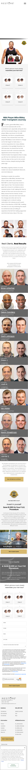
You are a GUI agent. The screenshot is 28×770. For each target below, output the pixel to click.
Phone (4, 628)
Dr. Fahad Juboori (19, 732)
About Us (3, 732)
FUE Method (3, 711)
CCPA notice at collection (20, 674)
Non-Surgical (4, 713)
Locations (3, 726)
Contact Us (3, 730)
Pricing (2, 723)
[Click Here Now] (7, 81)
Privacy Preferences (13, 765)
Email (4, 633)
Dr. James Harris (19, 723)
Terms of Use (23, 663)
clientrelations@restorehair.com (8, 703)
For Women (3, 715)
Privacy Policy (6, 664)
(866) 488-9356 (5, 702)
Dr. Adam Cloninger (19, 726)
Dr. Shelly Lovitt (18, 728)
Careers (2, 728)
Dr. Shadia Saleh (19, 730)
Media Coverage (19, 711)
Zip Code (5, 639)
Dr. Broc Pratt (18, 734)
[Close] (24, 747)
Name (4, 622)
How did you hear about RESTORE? (11, 644)
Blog (16, 715)
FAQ (16, 713)
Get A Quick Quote (14, 685)
